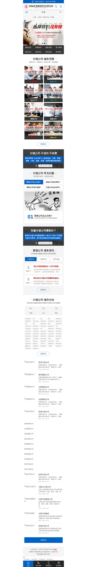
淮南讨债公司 (59, 323)
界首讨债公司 (43, 331)
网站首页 (28, 47)
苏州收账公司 (36, 336)
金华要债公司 (29, 429)
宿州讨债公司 (43, 326)
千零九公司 (43, 343)
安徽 (52, 17)
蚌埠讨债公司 (36, 326)
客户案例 (59, 47)
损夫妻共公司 (59, 346)
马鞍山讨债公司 (36, 321)
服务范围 (49, 47)
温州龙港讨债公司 (43, 334)
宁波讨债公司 (59, 333)
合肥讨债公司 (28, 318)
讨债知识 (30, 259)
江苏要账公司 (36, 346)
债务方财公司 (59, 343)
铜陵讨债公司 (51, 328)
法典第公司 (35, 343)
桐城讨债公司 (51, 331)
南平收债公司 (28, 333)
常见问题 (56, 259)
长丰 (34, 318)
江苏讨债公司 (36, 338)
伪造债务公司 (36, 348)
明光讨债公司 (59, 328)
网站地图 (40, 554)
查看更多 (43, 540)
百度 (45, 554)
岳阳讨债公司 (28, 343)
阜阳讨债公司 (36, 328)
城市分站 (46, 17)
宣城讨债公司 (51, 326)
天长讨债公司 (28, 331)
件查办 (49, 338)
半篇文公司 (27, 341)
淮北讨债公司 (28, 326)
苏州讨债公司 (51, 336)
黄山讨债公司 (51, 321)
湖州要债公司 (29, 444)
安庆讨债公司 (43, 323)
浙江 (30, 308)
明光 (34, 323)
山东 (43, 313)
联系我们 (59, 52)
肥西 (49, 318)
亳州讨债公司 (59, 318)
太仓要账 (50, 346)
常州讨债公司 (27, 559)
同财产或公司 (28, 348)
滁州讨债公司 (59, 321)
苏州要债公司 (43, 336)
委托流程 (49, 52)
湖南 (56, 313)
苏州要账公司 (43, 346)
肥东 (41, 318)
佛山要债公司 (29, 439)
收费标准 (38, 47)
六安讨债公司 (28, 328)
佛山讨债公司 (34, 559)
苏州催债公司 (28, 336)
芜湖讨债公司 (28, 321)
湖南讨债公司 (43, 341)
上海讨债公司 (51, 333)
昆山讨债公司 (59, 336)
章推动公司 (35, 341)
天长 (26, 323)
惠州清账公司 (29, 423)
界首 (41, 328)
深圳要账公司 (29, 434)
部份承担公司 (51, 343)
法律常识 (43, 259)
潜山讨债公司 (59, 331)
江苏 (43, 308)
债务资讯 (38, 52)
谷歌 (48, 554)
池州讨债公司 (43, 321)
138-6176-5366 (45, 166)
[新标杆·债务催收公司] (41, 6)
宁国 (57, 326)
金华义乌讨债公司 (36, 334)
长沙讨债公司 (51, 341)
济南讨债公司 (42, 559)
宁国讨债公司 (36, 331)
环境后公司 (58, 338)
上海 (56, 308)
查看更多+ (43, 144)
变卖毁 (57, 341)
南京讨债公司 (50, 559)
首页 (39, 17)
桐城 (49, 323)
